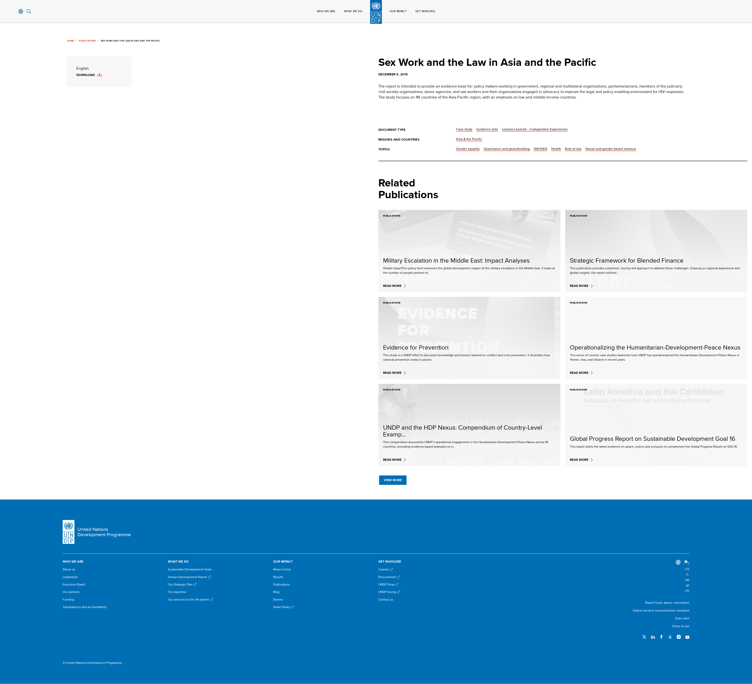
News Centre (282, 569)
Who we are (326, 11)
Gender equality (468, 148)
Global (20, 11)
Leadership (70, 577)
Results (278, 577)
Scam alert (682, 618)
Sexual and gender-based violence (610, 148)
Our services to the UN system (189, 599)
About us (69, 569)
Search (28, 11)
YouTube (687, 637)
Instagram (679, 637)
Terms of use (680, 626)
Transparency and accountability (85, 607)
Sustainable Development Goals (190, 569)
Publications (87, 40)
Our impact (398, 11)
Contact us (385, 599)
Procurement (387, 577)
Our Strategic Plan (180, 584)
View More (393, 480)
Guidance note (487, 129)
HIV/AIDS (540, 148)
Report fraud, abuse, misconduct (667, 602)
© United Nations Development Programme (92, 663)
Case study (464, 129)
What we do (353, 11)
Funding (68, 599)
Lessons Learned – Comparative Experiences (535, 129)
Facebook (661, 637)
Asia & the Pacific (469, 139)
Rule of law (573, 148)
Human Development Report (188, 577)
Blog (276, 592)
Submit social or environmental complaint (661, 610)
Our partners (71, 592)
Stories (278, 599)
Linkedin (653, 637)
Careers (384, 569)
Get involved (425, 11)
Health (556, 148)
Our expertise (177, 592)
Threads (670, 637)
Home (70, 40)
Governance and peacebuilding (507, 148)
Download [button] (85, 75)
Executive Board (74, 584)
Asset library (282, 607)
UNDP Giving (387, 592)
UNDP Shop (386, 584)
